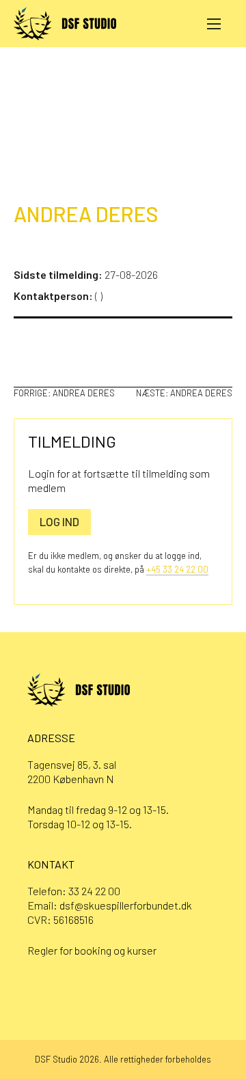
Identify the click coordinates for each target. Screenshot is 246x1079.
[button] (213, 23)
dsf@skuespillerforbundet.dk (125, 905)
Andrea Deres (86, 214)
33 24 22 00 (94, 890)
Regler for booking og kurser (91, 950)
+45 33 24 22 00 (177, 569)
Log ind (59, 521)
